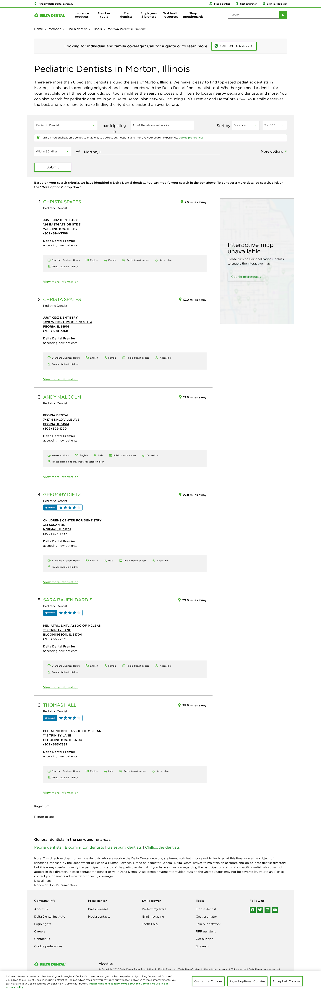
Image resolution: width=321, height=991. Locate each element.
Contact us (42, 939)
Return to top (44, 816)
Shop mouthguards (193, 14)
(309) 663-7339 (55, 639)
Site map (202, 946)
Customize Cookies (208, 981)
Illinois (97, 29)
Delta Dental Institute (49, 916)
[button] (53, 3)
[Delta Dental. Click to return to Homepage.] (49, 15)
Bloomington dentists (84, 847)
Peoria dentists (47, 847)
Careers (39, 931)
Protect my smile (154, 909)
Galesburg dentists (124, 847)
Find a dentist (77, 29)
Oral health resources (171, 14)
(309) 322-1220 (55, 428)
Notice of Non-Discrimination (55, 885)
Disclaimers (42, 880)
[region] (160, 981)
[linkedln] (267, 910)
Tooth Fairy (150, 924)
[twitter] (260, 910)
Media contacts (99, 916)
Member (55, 29)
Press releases (98, 909)
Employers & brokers (148, 14)
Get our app (204, 939)
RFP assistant (206, 931)
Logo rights (42, 924)
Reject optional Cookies (247, 981)
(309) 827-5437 (55, 534)
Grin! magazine (153, 916)
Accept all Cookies (287, 981)
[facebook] (253, 910)
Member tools (104, 14)
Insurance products (81, 14)
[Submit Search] (283, 15)
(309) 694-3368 (55, 233)
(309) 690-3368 (55, 331)
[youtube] (275, 910)
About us (41, 909)
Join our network (208, 924)
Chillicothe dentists (162, 847)
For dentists (126, 14)
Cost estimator (206, 916)
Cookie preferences (191, 137)
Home (38, 29)
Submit (53, 167)
